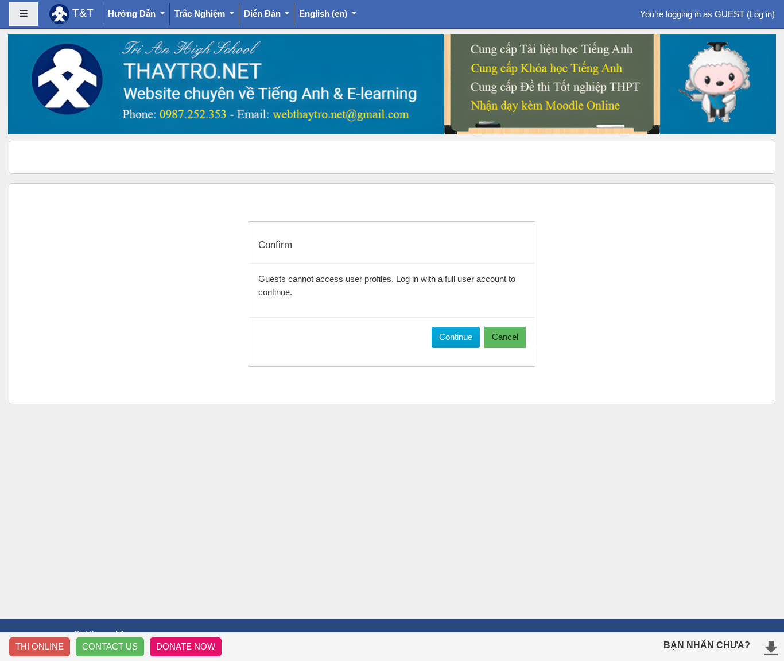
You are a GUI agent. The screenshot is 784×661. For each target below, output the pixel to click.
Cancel (505, 337)
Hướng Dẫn (133, 13)
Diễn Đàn (263, 13)
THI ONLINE (39, 646)
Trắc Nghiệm (200, 13)
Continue (455, 337)
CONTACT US (110, 646)
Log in (761, 14)
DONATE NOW (185, 646)
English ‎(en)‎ (324, 13)
